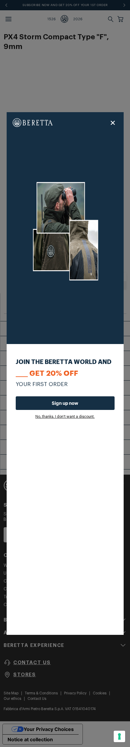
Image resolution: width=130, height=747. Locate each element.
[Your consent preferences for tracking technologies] (119, 736)
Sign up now (65, 403)
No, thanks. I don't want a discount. (65, 416)
